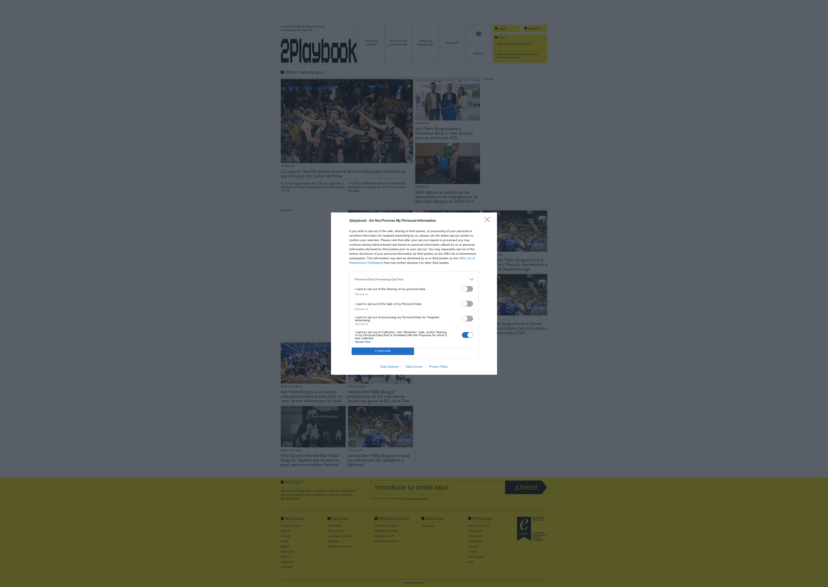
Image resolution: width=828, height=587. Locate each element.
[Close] (489, 221)
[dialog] (414, 293)
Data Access (414, 366)
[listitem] (414, 279)
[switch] (467, 289)
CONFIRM (383, 351)
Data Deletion (389, 366)
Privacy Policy (438, 366)
